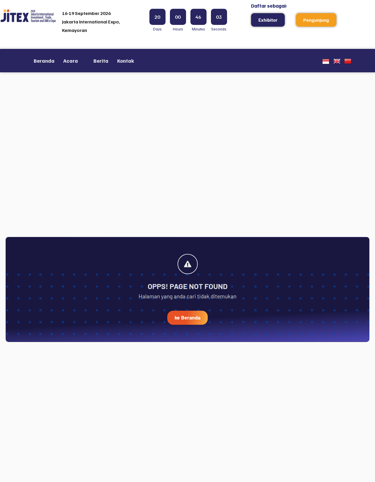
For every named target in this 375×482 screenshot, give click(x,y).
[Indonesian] (325, 62)
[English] (336, 62)
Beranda (44, 60)
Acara (70, 60)
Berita (100, 60)
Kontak (125, 60)
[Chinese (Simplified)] (347, 62)
